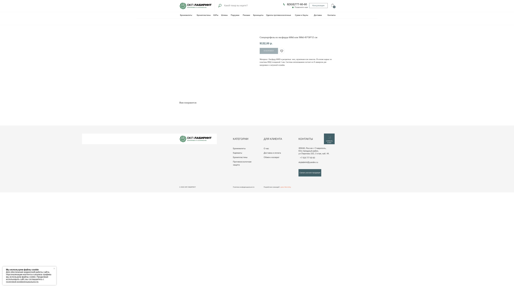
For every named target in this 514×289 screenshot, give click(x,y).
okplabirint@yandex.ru (308, 162)
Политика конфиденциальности (243, 187)
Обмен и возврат (271, 157)
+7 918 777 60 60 (307, 158)
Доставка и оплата (272, 153)
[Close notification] (54, 268)
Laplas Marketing (285, 187)
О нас (266, 148)
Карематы (237, 153)
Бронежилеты (239, 148)
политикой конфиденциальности (22, 282)
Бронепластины (240, 157)
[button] (318, 5)
